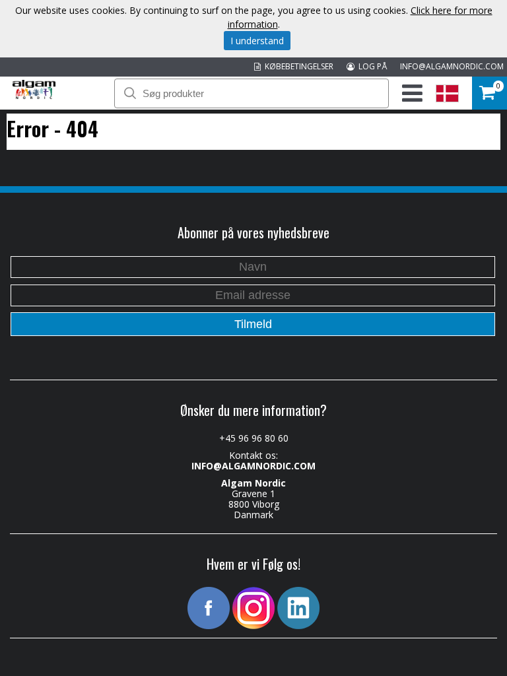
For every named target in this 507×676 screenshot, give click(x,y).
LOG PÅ (371, 66)
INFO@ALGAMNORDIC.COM (452, 66)
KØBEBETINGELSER (297, 66)
